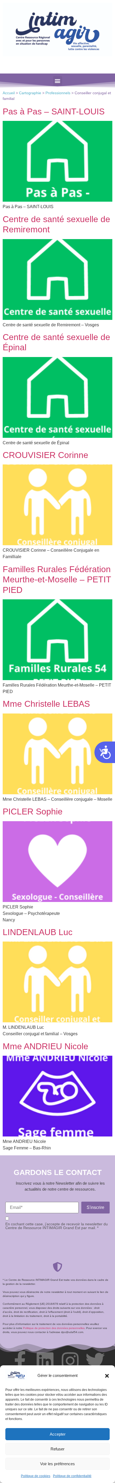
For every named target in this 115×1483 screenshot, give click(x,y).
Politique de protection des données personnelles (54, 1328)
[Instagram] (70, 1360)
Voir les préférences (57, 1463)
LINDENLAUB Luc (37, 932)
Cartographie (30, 93)
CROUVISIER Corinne (45, 455)
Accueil (9, 93)
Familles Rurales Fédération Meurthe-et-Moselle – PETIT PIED (57, 579)
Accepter (58, 1434)
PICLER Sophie (33, 811)
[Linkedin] (45, 1360)
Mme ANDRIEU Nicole (45, 1046)
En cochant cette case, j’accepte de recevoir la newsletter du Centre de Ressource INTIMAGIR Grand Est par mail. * (56, 1226)
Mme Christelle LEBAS (46, 704)
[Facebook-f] (19, 1360)
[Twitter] (95, 1360)
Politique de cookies (35, 1476)
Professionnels (57, 93)
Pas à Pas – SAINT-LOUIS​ (54, 111)
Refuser (57, 1449)
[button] (107, 1376)
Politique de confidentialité (72, 1476)
